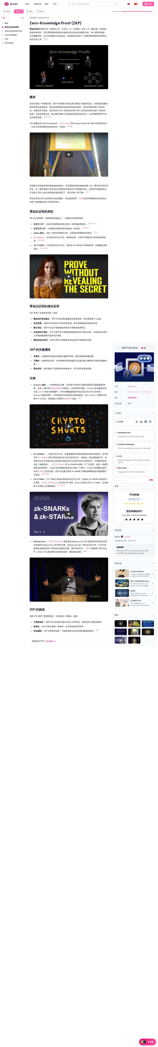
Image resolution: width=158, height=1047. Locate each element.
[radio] (126, 503)
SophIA (127, 537)
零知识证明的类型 (12, 27)
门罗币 (88, 548)
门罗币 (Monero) (55, 541)
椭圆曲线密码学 (56, 388)
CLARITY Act (135, 600)
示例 (6, 39)
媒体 (116, 615)
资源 (46, 4)
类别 (27, 4)
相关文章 (118, 563)
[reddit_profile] (145, 421)
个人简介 (118, 413)
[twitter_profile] (137, 421)
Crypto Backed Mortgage (136, 571)
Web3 (132, 591)
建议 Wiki (148, 4)
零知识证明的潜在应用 (13, 31)
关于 (55, 4)
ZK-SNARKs (39, 237)
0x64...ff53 (146, 392)
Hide (22, 18)
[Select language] (137, 3)
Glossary (131, 386)
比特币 (41, 391)
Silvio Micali (65, 123)
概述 (6, 23)
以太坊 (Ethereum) (50, 482)
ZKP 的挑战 (9, 43)
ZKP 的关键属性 (11, 35)
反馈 (116, 486)
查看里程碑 (132, 398)
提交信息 (118, 530)
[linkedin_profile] (141, 421)
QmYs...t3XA (134, 392)
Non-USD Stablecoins (139, 581)
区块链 (82, 198)
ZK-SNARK (43, 457)
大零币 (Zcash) (58, 464)
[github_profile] (150, 421)
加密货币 (68, 398)
